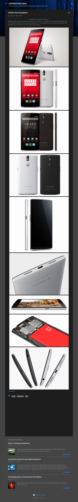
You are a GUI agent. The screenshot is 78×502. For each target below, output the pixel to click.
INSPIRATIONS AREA (18, 4)
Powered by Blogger (40, 495)
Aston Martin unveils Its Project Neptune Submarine (24, 459)
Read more (66, 454)
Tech (26, 396)
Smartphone (20, 396)
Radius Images (42, 498)
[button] (69, 13)
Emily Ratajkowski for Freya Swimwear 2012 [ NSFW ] (24, 477)
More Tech (12, 391)
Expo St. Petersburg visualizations (19, 443)
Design (13, 396)
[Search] (72, 4)
